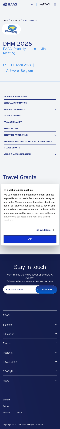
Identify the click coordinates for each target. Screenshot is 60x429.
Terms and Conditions (12, 412)
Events (7, 343)
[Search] (32, 4)
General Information (15, 103)
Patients (8, 352)
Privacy (6, 406)
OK (30, 239)
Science (7, 324)
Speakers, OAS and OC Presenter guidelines (28, 141)
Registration (11, 128)
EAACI (5, 20)
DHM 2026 (16, 20)
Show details (43, 230)
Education (8, 334)
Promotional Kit (13, 122)
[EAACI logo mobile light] (10, 4)
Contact (6, 399)
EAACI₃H (8, 371)
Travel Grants (12, 147)
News (6, 380)
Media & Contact (13, 115)
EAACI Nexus (10, 362)
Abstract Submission (16, 96)
